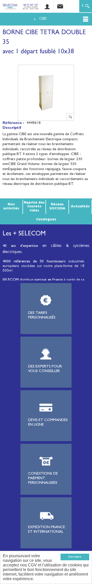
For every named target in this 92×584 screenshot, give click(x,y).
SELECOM (11, 280)
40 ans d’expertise (20, 246)
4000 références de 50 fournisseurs (34, 262)
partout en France (48, 280)
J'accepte (74, 557)
